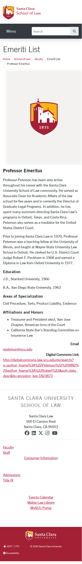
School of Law (22, 59)
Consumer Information (41, 458)
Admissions (11, 475)
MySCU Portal (40, 508)
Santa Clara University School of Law (41, 401)
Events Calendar (41, 497)
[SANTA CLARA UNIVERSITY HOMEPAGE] (41, 535)
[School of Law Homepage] (35, 17)
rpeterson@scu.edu (17, 349)
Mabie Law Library (41, 502)
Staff (6, 452)
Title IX (8, 480)
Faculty (39, 59)
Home (6, 59)
